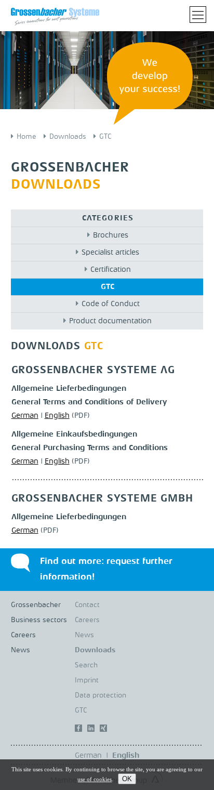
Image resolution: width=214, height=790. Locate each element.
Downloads (67, 136)
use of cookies (94, 779)
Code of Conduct (111, 304)
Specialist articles (110, 253)
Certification (110, 270)
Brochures (110, 236)
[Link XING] (103, 730)
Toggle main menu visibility (198, 14)
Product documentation (110, 321)
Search (86, 665)
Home (26, 136)
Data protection (100, 695)
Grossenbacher (36, 605)
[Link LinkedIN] (91, 730)
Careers (23, 635)
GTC (105, 136)
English (57, 416)
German (24, 416)
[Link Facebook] (78, 730)
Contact (87, 605)
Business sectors (39, 620)
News (20, 650)
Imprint (87, 680)
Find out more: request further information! (106, 569)
